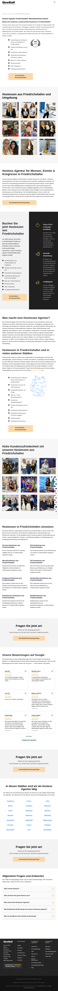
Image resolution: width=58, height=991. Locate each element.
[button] (12, 965)
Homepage (4, 13)
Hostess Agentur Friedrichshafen (23, 13)
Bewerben (47, 946)
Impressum (34, 946)
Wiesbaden (48, 830)
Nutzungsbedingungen (50, 951)
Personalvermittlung (36, 962)
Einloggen (47, 949)
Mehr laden (29, 736)
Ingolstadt (29, 820)
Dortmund (10, 820)
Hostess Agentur (11, 13)
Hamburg (29, 810)
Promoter (19, 950)
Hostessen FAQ (49, 954)
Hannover (29, 815)
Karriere (33, 956)
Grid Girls (19, 960)
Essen (29, 801)
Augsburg (10, 801)
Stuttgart (47, 825)
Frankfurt (29, 806)
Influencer (19, 957)
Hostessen (20, 947)
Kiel (29, 830)
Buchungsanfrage (35, 949)
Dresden (10, 825)
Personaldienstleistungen (37, 965)
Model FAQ (48, 956)
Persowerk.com (42, 986)
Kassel (29, 825)
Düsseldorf (10, 830)
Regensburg (47, 820)
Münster (48, 810)
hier (33, 663)
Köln (47, 801)
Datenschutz (34, 954)
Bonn (10, 810)
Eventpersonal (21, 952)
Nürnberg (47, 815)
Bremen (10, 815)
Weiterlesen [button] (35, 708)
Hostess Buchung (37, 370)
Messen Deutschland (34, 959)
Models (19, 945)
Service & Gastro (21, 955)
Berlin (10, 806)
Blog (32, 967)
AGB (32, 951)
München (47, 806)
